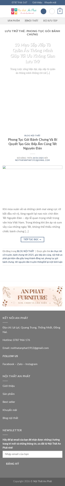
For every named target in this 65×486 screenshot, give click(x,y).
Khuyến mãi (50, 3)
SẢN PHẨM (14, 21)
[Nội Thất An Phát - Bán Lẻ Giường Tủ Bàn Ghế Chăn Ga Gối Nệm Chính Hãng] (23, 11)
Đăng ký (12, 464)
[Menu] (5, 11)
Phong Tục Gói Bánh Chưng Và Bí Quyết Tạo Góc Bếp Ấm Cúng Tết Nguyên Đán (32, 144)
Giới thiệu (37, 3)
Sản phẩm (9, 394)
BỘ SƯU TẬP (50, 21)
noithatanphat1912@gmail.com (32, 160)
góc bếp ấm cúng (43, 255)
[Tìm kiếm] (52, 11)
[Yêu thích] (43, 11)
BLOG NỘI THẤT (32, 136)
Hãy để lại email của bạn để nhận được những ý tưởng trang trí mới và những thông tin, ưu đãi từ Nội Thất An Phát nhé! (32, 444)
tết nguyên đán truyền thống (29, 262)
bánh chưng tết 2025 (23, 255)
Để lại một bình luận (52, 262)
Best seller (9, 402)
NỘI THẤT (31, 21)
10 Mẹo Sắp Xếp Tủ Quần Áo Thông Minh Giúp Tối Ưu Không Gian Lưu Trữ (32, 53)
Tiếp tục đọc (32, 79)
